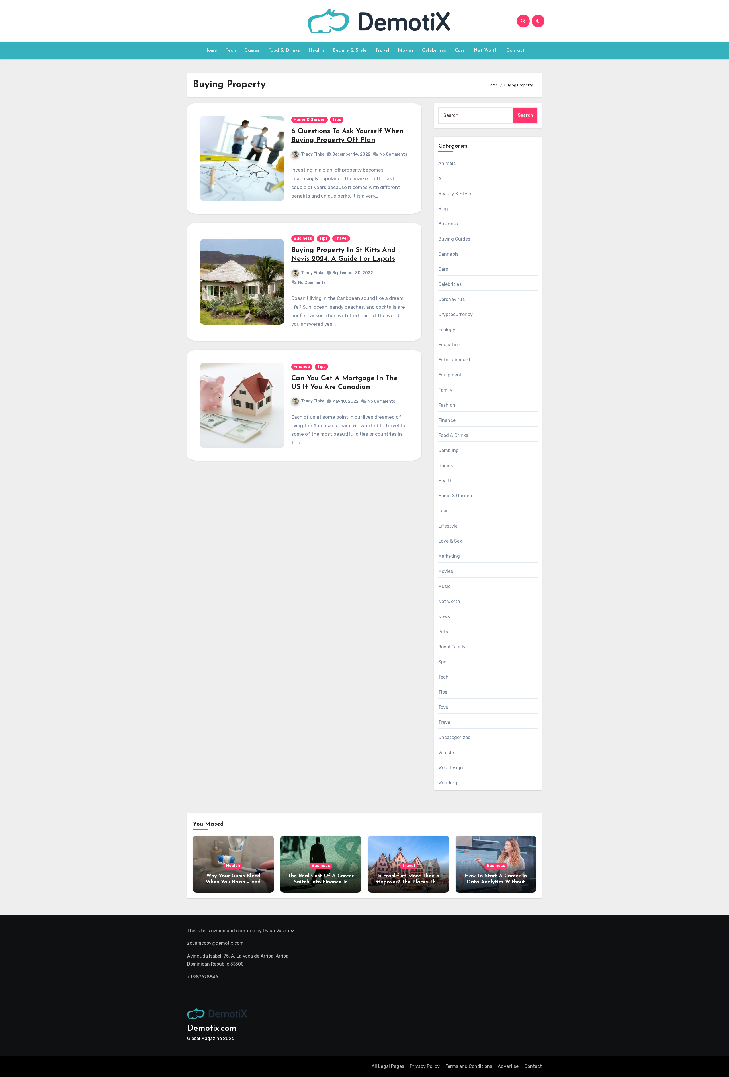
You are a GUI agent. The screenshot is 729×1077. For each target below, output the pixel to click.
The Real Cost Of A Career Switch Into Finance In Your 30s (321, 882)
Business (303, 238)
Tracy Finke (312, 154)
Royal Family (452, 647)
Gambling (448, 450)
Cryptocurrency (455, 314)
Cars (460, 50)
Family (445, 390)
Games (251, 50)
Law (442, 511)
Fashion (446, 405)
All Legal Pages (388, 1066)
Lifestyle (448, 526)
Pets (443, 631)
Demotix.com (211, 1028)
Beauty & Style (350, 50)
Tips (336, 119)
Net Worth (486, 50)
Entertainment (454, 360)
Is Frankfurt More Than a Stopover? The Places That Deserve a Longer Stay (408, 882)
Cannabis (448, 254)
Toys (443, 707)
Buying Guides (454, 239)
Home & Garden (309, 119)
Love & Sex (450, 541)
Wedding (447, 782)
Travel (382, 50)
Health (316, 50)
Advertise (508, 1066)
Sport (444, 662)
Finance (302, 366)
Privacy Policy (425, 1066)
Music (444, 586)
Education (449, 344)
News (444, 616)
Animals (447, 163)
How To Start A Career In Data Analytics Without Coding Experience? (496, 882)
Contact (515, 50)
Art (441, 178)
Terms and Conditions (468, 1066)
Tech (231, 50)
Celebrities (434, 50)
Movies (405, 50)
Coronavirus (451, 299)
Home (210, 50)
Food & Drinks (284, 50)
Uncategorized (454, 737)
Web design (450, 767)
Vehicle (446, 752)
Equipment (450, 375)
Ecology (446, 329)
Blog (443, 208)
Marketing (449, 556)
